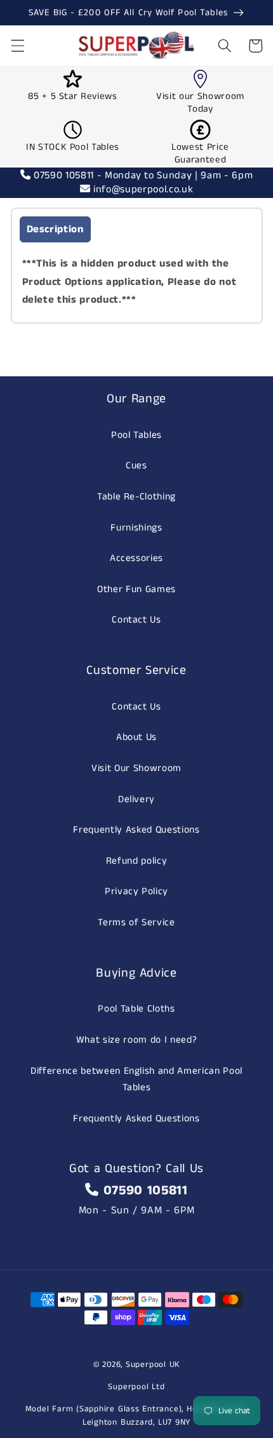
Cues (136, 466)
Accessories (136, 558)
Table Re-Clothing (136, 497)
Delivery (136, 800)
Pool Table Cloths (136, 1009)
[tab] (55, 229)
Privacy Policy (136, 892)
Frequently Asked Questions (136, 830)
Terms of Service (136, 923)
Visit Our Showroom (136, 768)
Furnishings (136, 528)
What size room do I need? (136, 1040)
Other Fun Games (136, 590)
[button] (17, 45)
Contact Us (136, 620)
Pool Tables (136, 435)
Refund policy (137, 861)
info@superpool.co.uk (141, 189)
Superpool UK (153, 1365)
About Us (136, 737)
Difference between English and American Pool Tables (136, 1079)
